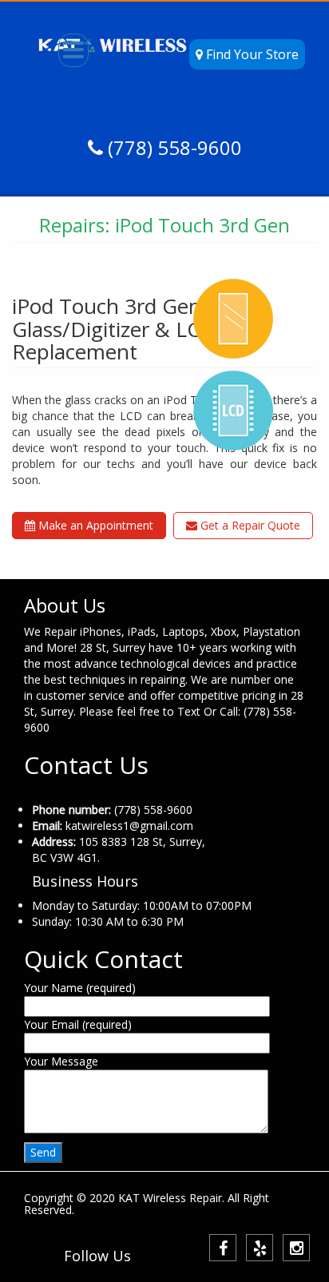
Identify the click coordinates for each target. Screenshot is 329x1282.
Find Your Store (251, 54)
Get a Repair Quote (248, 525)
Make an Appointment (94, 525)
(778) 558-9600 (172, 147)
